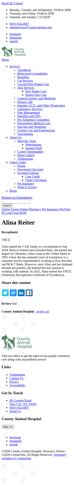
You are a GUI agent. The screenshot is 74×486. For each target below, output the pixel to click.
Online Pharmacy (31, 209)
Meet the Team (26, 141)
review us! (42, 311)
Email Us (15, 411)
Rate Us (7, 426)
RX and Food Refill (14, 212)
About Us (15, 137)
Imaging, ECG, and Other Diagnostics (41, 105)
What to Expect (27, 187)
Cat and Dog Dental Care (33, 84)
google (13, 41)
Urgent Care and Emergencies (36, 130)
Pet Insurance (25, 183)
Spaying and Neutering (31, 126)
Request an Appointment (17, 197)
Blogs (13, 190)
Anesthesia (24, 70)
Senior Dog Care (35, 94)
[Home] (14, 56)
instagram (15, 37)
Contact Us (16, 378)
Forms (21, 166)
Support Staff (33, 148)
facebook (15, 34)
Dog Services (25, 87)
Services (14, 66)
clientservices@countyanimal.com (30, 27)
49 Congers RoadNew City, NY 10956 (22, 402)
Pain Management (28, 112)
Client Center (17, 162)
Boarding (23, 77)
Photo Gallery (26, 155)
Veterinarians (33, 144)
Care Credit (32, 176)
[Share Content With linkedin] (21, 292)
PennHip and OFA (29, 116)
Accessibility (17, 385)
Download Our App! (30, 169)
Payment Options (28, 173)
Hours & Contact (12, 3)
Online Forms (11, 209)
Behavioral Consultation (32, 73)
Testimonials (25, 158)
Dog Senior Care (35, 91)
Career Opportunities (30, 151)
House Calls (25, 102)
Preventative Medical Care (33, 123)
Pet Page (65, 209)
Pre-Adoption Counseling (33, 119)
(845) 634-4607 (19, 23)
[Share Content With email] (13, 292)
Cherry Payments (36, 180)
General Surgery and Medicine (36, 98)
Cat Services (25, 80)
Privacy (14, 381)
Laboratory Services (29, 109)
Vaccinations (25, 134)
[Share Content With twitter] (5, 292)
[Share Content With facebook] (29, 292)
